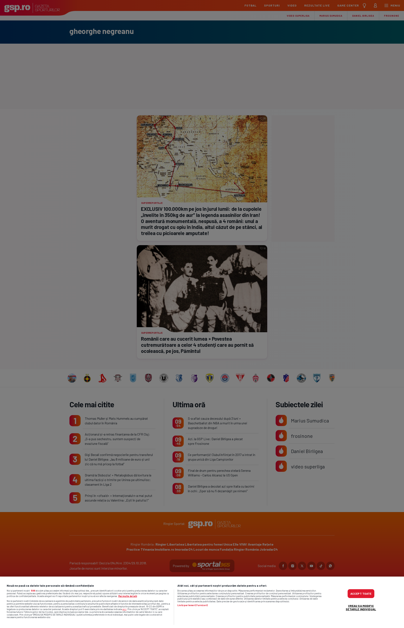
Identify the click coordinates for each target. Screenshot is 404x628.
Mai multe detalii (127, 596)
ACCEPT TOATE (361, 593)
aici (124, 609)
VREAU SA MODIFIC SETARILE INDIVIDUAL (361, 607)
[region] (202, 602)
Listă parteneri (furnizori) (192, 605)
